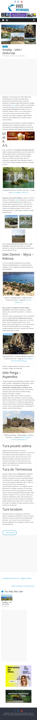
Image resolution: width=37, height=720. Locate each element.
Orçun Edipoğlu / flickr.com (19, 192)
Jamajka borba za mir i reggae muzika (16, 578)
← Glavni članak (9, 533)
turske (13, 105)
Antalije (17, 200)
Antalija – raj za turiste (6, 603)
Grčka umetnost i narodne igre (23, 586)
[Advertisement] (18, 77)
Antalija (5, 46)
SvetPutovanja (15, 56)
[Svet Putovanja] (3, 20)
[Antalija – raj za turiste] (6, 595)
